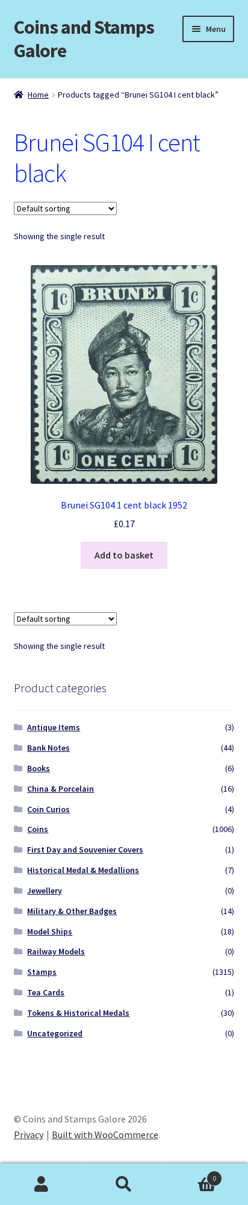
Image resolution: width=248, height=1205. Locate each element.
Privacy (28, 1134)
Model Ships (49, 931)
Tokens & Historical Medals (78, 1012)
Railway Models (56, 951)
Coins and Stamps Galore (84, 39)
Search (123, 1184)
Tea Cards (45, 992)
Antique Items (53, 727)
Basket (191, 1174)
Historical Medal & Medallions (83, 870)
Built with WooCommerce (105, 1134)
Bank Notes (48, 747)
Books (38, 768)
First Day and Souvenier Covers (85, 849)
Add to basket (124, 555)
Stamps (42, 971)
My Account (41, 1184)
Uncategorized (54, 1033)
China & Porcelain (60, 788)
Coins (37, 829)
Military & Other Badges (72, 911)
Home (38, 94)
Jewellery (44, 890)
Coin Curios (48, 809)
